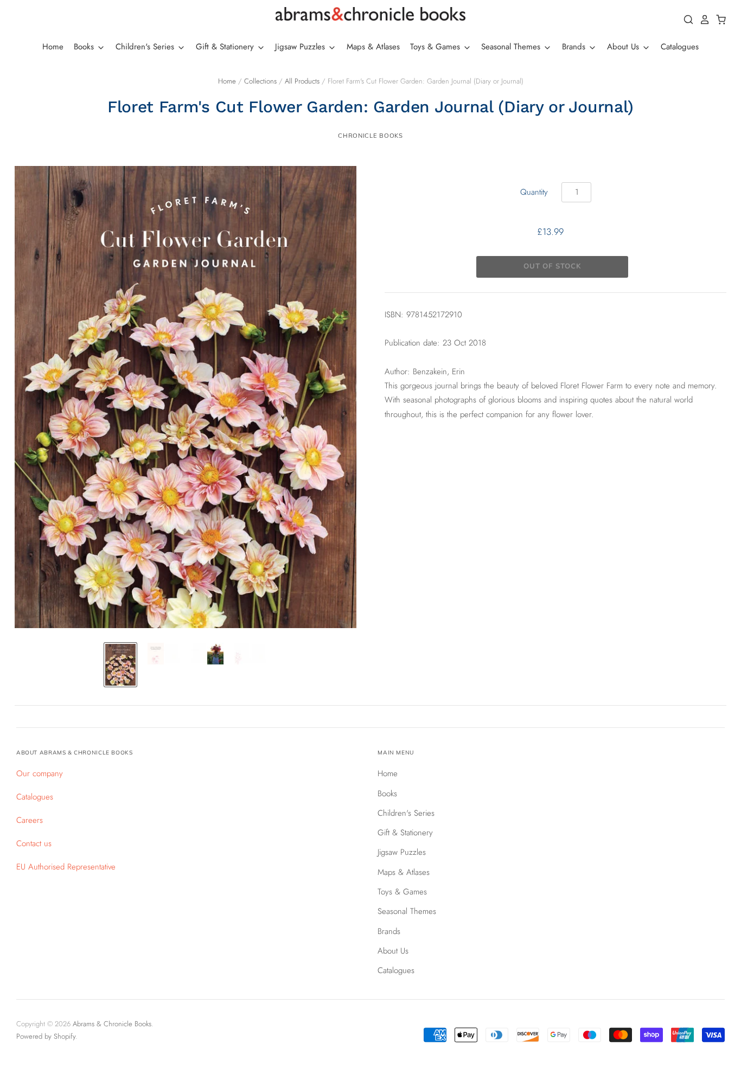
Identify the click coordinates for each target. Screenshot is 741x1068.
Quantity (534, 192)
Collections (260, 81)
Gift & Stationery (226, 47)
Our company (39, 773)
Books (85, 47)
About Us (624, 47)
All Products (302, 81)
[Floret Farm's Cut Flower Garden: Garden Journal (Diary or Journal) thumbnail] (120, 665)
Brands (575, 47)
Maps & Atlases (373, 47)
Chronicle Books (370, 135)
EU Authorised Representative (66, 867)
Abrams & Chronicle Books (112, 1024)
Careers (29, 820)
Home (52, 47)
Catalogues (680, 47)
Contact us (34, 843)
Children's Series (146, 47)
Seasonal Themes (512, 47)
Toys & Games (436, 47)
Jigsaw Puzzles (301, 47)
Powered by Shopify (45, 1036)
